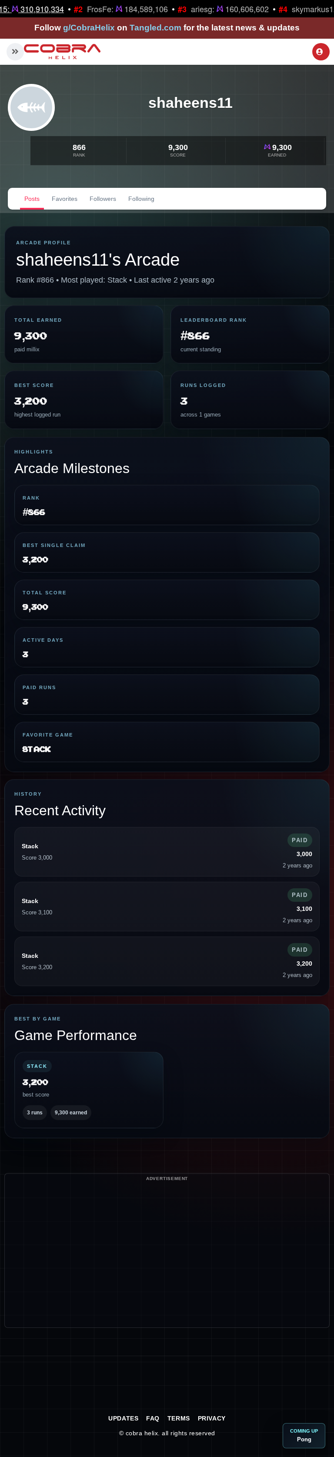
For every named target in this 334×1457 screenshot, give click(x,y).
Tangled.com (155, 27)
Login (321, 51)
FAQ (153, 1418)
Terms (178, 1418)
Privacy (212, 1418)
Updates (123, 1418)
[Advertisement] (167, 1266)
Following (141, 198)
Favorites (64, 198)
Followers (103, 198)
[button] (15, 51)
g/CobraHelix (89, 27)
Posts (32, 198)
